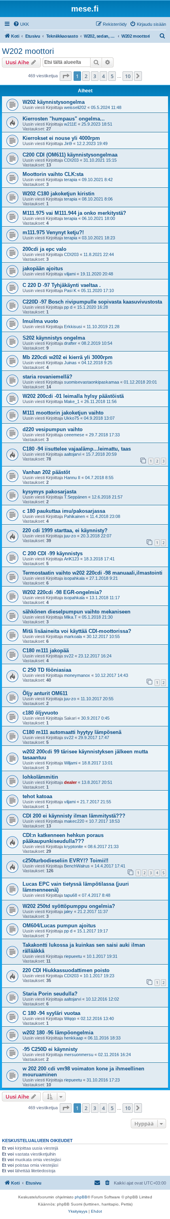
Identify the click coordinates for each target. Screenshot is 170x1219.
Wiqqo (70, 1018)
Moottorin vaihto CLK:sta (53, 174)
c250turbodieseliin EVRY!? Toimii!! (65, 861)
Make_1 (71, 401)
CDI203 (71, 160)
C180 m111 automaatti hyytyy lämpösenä (72, 732)
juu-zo (70, 535)
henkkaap (73, 1038)
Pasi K (70, 290)
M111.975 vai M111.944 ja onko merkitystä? (74, 213)
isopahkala (74, 578)
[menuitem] (21, 24)
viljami (70, 273)
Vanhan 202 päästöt (46, 472)
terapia (70, 179)
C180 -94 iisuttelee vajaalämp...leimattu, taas (77, 449)
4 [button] (103, 76)
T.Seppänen (75, 497)
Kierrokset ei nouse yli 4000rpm (61, 138)
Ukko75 (71, 418)
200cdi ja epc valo (44, 249)
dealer (70, 782)
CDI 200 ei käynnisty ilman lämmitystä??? (74, 816)
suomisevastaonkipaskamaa (91, 382)
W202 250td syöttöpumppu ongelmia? (69, 906)
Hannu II (72, 477)
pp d (68, 307)
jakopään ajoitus (43, 268)
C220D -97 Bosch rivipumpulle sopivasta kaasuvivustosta (92, 302)
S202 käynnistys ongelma (54, 338)
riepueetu (73, 956)
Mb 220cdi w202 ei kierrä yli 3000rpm (68, 357)
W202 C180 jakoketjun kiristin (58, 194)
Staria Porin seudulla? (50, 994)
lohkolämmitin (40, 777)
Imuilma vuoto (40, 321)
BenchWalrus (77, 866)
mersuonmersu (78, 1054)
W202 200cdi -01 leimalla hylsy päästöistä (73, 396)
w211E (70, 124)
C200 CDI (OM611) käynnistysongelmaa (70, 155)
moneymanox (77, 675)
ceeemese (74, 434)
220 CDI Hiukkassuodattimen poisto (66, 970)
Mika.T (70, 617)
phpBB (81, 1197)
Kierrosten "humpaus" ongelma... (64, 119)
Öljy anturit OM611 (45, 693)
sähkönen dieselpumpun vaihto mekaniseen (76, 612)
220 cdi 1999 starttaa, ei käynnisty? (65, 530)
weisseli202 (75, 107)
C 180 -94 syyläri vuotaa (51, 1013)
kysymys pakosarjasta (49, 492)
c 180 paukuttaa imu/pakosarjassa (64, 511)
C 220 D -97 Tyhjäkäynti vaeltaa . (62, 285)
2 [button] (86, 76)
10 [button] (127, 76)
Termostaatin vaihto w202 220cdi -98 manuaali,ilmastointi (92, 573)
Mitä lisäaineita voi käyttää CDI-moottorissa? (77, 631)
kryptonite (73, 846)
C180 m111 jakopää (46, 650)
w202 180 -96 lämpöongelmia (58, 1033)
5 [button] (112, 76)
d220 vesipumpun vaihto (53, 429)
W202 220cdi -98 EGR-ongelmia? (62, 592)
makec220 (74, 821)
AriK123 (71, 558)
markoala (73, 636)
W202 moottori (28, 51)
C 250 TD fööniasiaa (47, 670)
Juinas (70, 362)
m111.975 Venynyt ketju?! (53, 232)
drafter (70, 343)
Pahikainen (74, 516)
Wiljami (70, 762)
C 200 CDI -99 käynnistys (53, 553)
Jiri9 (68, 143)
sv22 (69, 655)
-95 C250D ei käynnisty (50, 1049)
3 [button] (94, 76)
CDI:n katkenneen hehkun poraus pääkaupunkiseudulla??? (63, 838)
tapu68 (70, 895)
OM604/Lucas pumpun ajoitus (59, 926)
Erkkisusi (73, 326)
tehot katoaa (37, 796)
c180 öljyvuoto (40, 713)
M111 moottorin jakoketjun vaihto (63, 413)
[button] (66, 76)
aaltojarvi (72, 454)
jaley (68, 911)
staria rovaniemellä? (47, 377)
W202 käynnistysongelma (54, 102)
